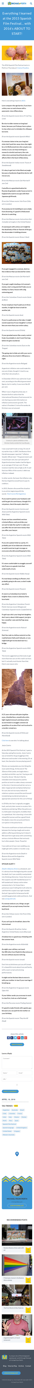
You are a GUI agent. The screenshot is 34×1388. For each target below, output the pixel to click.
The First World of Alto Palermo (13, 1308)
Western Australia (8, 1135)
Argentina (6, 1110)
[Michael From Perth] (17, 3)
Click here (5, 740)
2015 (23, 101)
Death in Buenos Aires (9, 869)
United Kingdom (21, 1127)
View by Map (12, 1366)
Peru (10, 1120)
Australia (15, 1110)
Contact (28, 1366)
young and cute (10, 899)
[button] (17, 1154)
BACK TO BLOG (17, 1044)
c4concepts (17, 1380)
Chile (4, 1113)
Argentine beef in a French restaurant (12, 1339)
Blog (4, 1366)
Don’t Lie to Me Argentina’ (16, 494)
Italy (10, 1117)
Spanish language (8, 1127)
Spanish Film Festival (9, 1124)
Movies (24, 1117)
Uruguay (17, 1131)
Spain (16, 1120)
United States (7, 1131)
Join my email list (11, 1373)
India (4, 1117)
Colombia (12, 1113)
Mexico (16, 1117)
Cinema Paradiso (23, 68)
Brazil (22, 1110)
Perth (4, 1120)
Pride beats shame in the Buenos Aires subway (14, 1279)
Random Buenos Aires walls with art (14, 1249)
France (20, 1113)
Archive (21, 1366)
